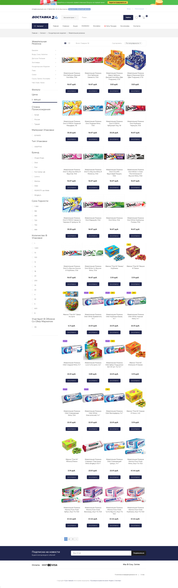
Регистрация (139, 9)
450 (35, 216)
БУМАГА (37, 135)
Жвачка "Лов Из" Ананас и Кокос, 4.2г (135, 412)
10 (35, 253)
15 (35, 267)
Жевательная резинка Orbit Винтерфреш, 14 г (114, 412)
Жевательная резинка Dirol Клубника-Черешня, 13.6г (135, 123)
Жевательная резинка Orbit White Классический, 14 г (93, 413)
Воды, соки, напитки (39, 54)
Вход (128, 9)
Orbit (36, 186)
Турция (37, 124)
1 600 (36, 248)
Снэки (34, 74)
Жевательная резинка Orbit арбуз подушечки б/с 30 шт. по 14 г (114, 365)
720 (35, 220)
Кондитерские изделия (41, 66)
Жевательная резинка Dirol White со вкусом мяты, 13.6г (93, 268)
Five (35, 167)
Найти (128, 17)
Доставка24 (69, 580)
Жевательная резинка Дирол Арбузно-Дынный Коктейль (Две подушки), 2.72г (114, 76)
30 (35, 290)
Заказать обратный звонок (79, 9)
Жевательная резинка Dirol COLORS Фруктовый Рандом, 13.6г (114, 173)
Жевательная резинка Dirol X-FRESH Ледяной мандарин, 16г (72, 123)
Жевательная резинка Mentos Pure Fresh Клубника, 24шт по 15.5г (135, 510)
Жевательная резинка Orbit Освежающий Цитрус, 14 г (114, 461)
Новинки (66, 26)
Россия (37, 119)
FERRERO (85, 26)
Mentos (37, 181)
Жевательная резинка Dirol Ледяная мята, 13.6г (93, 123)
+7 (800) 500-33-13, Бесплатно (57, 9)
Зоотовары (36, 62)
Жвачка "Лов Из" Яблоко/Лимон (72, 460)
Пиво (34, 70)
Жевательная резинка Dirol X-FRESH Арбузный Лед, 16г (114, 123)
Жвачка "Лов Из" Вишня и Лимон (136, 267)
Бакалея (35, 50)
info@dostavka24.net (39, 9)
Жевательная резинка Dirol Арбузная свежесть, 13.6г (93, 75)
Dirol (36, 163)
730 (35, 225)
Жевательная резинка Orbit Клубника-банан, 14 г (114, 317)
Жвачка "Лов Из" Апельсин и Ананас (135, 364)
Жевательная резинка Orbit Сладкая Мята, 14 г (72, 364)
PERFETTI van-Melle (41, 190)
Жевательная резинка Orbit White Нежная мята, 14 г (135, 317)
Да (35, 327)
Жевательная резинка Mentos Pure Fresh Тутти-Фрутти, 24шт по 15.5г (114, 511)
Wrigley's (37, 195)
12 (35, 262)
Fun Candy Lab (39, 172)
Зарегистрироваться (117, 2)
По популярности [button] (132, 43)
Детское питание (38, 58)
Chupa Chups (39, 158)
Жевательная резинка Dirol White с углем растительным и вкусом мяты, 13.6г (135, 173)
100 (35, 257)
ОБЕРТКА (38, 147)
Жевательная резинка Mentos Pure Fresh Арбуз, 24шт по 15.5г (72, 510)
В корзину (72, 91)
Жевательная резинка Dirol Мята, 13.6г (114, 219)
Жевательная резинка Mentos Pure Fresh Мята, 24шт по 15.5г (135, 461)
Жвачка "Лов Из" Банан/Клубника (114, 267)
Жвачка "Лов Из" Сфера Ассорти (72, 316)
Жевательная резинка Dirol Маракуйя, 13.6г (93, 219)
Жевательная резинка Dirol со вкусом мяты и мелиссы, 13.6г (93, 172)
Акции (75, 26)
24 (35, 285)
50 (35, 299)
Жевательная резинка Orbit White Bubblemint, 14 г (93, 317)
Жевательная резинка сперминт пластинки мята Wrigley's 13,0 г (93, 461)
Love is (36, 177)
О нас (143, 574)
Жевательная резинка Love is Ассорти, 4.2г (93, 364)
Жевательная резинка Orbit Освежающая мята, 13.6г (72, 413)
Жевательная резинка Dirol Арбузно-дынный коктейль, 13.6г (71, 75)
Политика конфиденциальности (126, 574)
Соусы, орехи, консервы (41, 78)
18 (35, 271)
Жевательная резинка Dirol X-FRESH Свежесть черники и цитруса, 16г (72, 220)
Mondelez (96, 26)
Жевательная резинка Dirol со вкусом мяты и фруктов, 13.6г (72, 172)
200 (35, 281)
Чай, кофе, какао (38, 82)
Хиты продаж (111, 26)
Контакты (136, 26)
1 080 (36, 206)
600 (35, 308)
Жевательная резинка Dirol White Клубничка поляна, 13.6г (135, 220)
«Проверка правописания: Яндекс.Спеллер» (105, 580)
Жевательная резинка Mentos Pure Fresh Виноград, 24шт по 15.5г (93, 510)
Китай (36, 115)
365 (35, 211)
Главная (56, 26)
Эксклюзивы (124, 26)
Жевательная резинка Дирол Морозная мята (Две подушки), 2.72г (135, 75)
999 (35, 230)
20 (35, 276)
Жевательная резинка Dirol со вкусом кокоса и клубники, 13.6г (72, 268)
